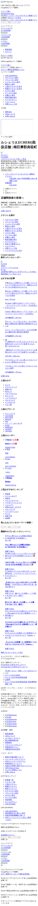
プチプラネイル (11, 394)
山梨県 (7, 679)
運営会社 (8, 112)
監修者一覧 (9, 780)
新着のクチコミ (11, 786)
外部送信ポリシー (12, 747)
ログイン (8, 52)
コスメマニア (10, 400)
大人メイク (9, 396)
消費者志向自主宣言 (12, 749)
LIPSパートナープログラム (15, 761)
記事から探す (10, 95)
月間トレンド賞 (11, 104)
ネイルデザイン (11, 100)
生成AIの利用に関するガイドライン (18, 766)
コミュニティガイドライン (15, 759)
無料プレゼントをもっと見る (12, 652)
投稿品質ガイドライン (13, 763)
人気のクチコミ (11, 784)
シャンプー (9, 505)
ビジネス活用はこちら (13, 770)
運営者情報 (9, 734)
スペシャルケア (11, 496)
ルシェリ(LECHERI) (12, 675)
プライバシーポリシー (13, 745)
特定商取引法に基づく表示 (15, 813)
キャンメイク (10, 413)
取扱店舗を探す (11, 97)
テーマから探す (11, 93)
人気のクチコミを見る (13, 86)
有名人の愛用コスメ (12, 244)
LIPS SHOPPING (11, 76)
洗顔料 (7, 518)
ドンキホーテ (10, 402)
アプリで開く (6, 11)
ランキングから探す (12, 82)
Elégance (8, 419)
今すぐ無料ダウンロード (10, 874)
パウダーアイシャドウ (13, 503)
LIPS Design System (12, 768)
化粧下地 (8, 516)
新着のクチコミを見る (13, 89)
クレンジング (10, 509)
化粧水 (7, 498)
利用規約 (8, 742)
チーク (7, 514)
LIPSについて (10, 114)
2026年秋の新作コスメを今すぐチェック (16, 272)
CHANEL (8, 431)
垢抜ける (8, 389)
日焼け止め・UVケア (13, 507)
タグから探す (10, 91)
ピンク (7, 385)
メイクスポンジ (11, 398)
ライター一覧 (10, 782)
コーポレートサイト (12, 738)
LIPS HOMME (10, 804)
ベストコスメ (10, 102)
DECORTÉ (9, 417)
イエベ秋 (8, 405)
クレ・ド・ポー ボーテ (13, 423)
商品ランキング (11, 789)
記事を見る (5, 376)
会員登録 (4, 835)
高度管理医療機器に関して (15, 815)
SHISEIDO (9, 427)
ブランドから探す (12, 80)
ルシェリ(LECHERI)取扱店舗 (16, 677)
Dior (6, 421)
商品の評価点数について (14, 757)
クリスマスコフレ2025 (13, 250)
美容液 (7, 494)
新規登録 (8, 49)
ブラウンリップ (11, 387)
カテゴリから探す (12, 78)
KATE (7, 425)
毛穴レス (8, 391)
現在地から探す (6, 170)
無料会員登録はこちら (16, 70)
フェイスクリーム (12, 500)
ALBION (8, 429)
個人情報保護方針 (12, 740)
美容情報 (8, 800)
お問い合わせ (10, 116)
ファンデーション (12, 511)
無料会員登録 (24, 874)
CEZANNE (9, 416)
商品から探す (10, 84)
